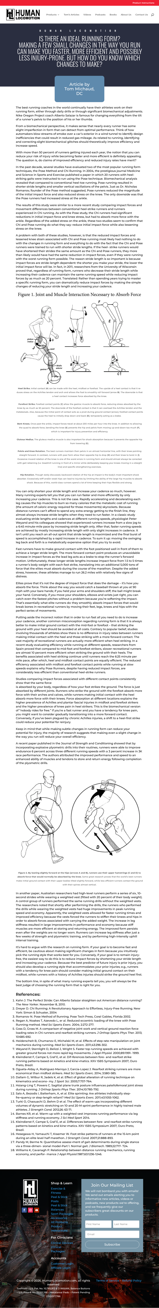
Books (113, 15)
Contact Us (141, 15)
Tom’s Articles (71, 15)
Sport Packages (62, 1214)
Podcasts (100, 15)
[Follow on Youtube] (36, 1210)
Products (51, 15)
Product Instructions (143, 3)
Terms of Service (107, 1280)
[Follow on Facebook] (24, 1210)
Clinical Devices (62, 1243)
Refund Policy (131, 1280)
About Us (126, 15)
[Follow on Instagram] (30, 1210)
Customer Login (62, 1263)
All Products (59, 1222)
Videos (87, 15)
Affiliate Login (60, 1268)
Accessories (59, 1218)
